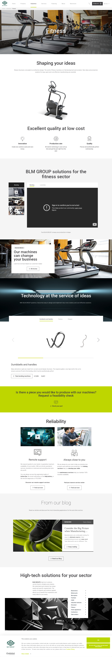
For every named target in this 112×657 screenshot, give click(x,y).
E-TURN (36, 376)
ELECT (43, 376)
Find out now (38, 487)
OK (98, 640)
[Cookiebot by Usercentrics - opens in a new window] (10, 654)
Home (3, 8)
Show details (25, 653)
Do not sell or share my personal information (98, 646)
